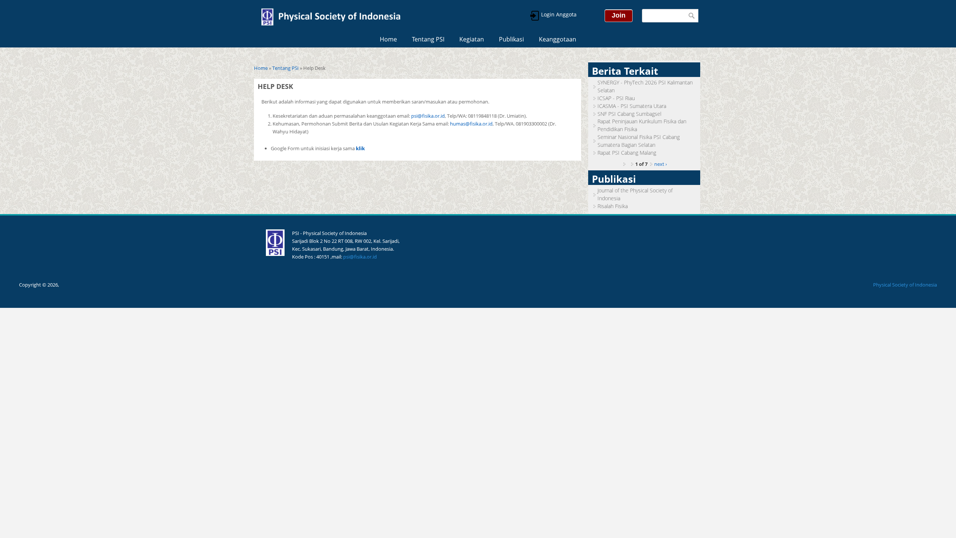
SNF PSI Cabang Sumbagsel (629, 113)
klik (360, 148)
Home (388, 39)
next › (660, 164)
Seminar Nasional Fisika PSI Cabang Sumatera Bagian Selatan (639, 140)
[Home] (330, 15)
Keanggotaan (557, 39)
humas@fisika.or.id (471, 123)
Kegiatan (471, 39)
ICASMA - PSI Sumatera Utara (632, 105)
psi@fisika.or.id (428, 115)
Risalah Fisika (613, 206)
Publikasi (511, 39)
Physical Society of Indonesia (905, 284)
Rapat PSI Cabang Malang (627, 152)
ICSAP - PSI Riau (616, 98)
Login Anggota (558, 14)
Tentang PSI (428, 39)
